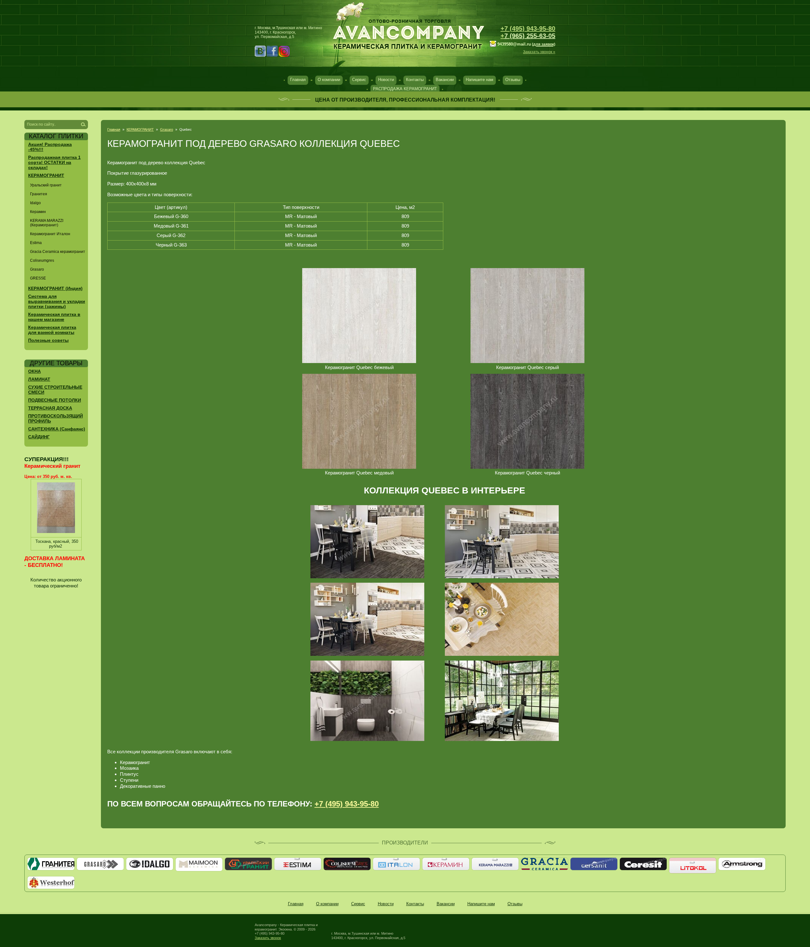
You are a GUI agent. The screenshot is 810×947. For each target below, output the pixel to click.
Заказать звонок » (539, 52)
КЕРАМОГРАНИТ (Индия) (55, 288)
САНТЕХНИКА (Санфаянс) (56, 428)
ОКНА (34, 371)
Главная (298, 79)
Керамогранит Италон (50, 234)
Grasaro (166, 129)
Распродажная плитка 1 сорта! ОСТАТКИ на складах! (54, 162)
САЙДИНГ (39, 436)
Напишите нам (479, 79)
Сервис (359, 79)
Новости (386, 79)
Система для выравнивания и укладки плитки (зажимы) (56, 301)
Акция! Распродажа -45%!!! (50, 147)
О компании (329, 79)
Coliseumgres (42, 260)
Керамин (38, 212)
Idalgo (35, 203)
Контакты (415, 79)
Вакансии (445, 79)
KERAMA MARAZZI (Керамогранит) (46, 222)
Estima (36, 243)
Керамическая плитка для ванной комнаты (52, 330)
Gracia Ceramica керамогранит (57, 251)
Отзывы (512, 79)
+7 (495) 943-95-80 (528, 28)
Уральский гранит (46, 185)
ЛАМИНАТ (39, 379)
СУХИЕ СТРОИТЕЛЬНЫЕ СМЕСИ (55, 390)
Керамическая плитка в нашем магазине (54, 317)
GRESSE (38, 278)
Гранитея (38, 194)
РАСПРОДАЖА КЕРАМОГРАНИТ (405, 88)
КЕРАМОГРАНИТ (140, 129)
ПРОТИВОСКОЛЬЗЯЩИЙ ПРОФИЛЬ (55, 418)
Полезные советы (48, 340)
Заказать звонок (268, 938)
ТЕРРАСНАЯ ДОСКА (50, 408)
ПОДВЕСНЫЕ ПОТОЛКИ (54, 400)
